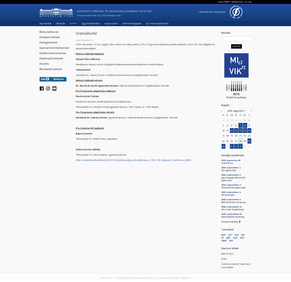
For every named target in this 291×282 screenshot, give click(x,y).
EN (250, 2)
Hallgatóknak (48, 42)
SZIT (235, 237)
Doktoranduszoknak (52, 53)
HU (246, 2)
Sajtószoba (111, 23)
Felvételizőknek (49, 37)
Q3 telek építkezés (157, 23)
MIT (228, 237)
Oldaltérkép (224, 2)
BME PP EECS (227, 254)
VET (231, 240)
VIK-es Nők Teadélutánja (232, 209)
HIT (243, 234)
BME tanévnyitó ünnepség (233, 202)
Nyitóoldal (45, 23)
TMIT (224, 240)
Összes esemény (229, 221)
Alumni (44, 63)
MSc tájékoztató (228, 170)
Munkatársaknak (50, 69)
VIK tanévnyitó (227, 195)
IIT (222, 237)
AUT (223, 234)
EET (237, 234)
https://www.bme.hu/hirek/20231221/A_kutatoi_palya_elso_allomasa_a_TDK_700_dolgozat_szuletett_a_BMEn (133, 159)
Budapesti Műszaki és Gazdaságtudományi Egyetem (114, 11)
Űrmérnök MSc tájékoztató (233, 187)
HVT (242, 237)
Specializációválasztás (54, 47)
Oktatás (60, 23)
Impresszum (237, 2)
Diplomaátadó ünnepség (232, 216)
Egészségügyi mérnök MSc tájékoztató (233, 179)
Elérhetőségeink (132, 23)
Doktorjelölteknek (51, 58)
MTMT (224, 259)
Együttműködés (90, 23)
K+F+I (73, 23)
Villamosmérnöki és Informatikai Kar (99, 15)
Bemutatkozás (49, 32)
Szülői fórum (227, 163)
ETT (230, 234)
